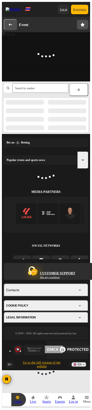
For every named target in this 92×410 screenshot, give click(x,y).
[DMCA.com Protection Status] (67, 350)
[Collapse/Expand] (78, 89)
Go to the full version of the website (41, 364)
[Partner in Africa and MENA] (48, 214)
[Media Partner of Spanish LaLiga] (26, 214)
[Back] (10, 24)
